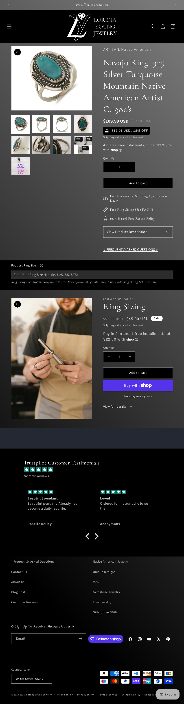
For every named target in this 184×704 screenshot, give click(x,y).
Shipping (109, 137)
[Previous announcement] (9, 5)
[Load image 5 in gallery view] (20, 145)
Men (96, 582)
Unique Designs (104, 572)
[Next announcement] (175, 5)
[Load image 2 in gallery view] (41, 124)
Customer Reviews (24, 602)
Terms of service (107, 694)
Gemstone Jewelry (106, 592)
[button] (9, 26)
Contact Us (19, 572)
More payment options (138, 396)
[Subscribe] (81, 638)
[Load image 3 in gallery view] (62, 124)
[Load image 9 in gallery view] (20, 166)
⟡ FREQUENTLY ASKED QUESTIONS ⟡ (130, 249)
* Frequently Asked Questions (33, 561)
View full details (115, 407)
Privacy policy (85, 694)
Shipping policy (131, 694)
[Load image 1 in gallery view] (20, 124)
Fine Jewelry (102, 602)
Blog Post (18, 592)
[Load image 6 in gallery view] (41, 145)
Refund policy (65, 694)
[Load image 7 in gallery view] (62, 145)
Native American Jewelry (111, 561)
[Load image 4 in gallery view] (83, 124)
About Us (18, 582)
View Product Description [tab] (127, 231)
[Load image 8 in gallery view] (83, 145)
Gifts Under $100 (105, 612)
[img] (94, 469)
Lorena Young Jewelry (39, 694)
